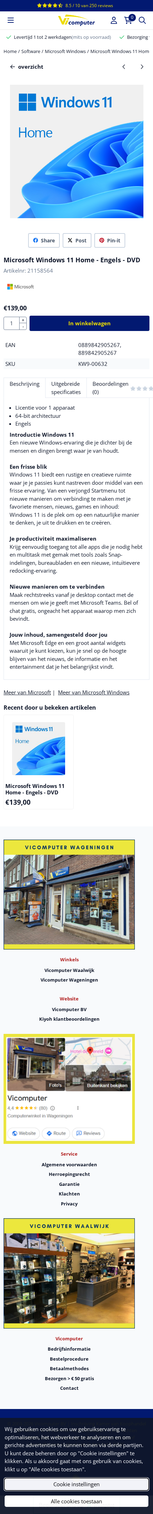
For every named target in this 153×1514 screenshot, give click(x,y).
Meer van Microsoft (27, 692)
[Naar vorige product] (124, 66)
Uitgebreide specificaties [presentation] (66, 387)
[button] (11, 20)
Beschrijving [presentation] (24, 383)
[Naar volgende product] (142, 66)
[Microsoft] (20, 290)
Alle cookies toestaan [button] (76, 1501)
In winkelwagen (89, 323)
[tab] (24, 388)
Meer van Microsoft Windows (94, 692)
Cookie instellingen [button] (76, 1484)
